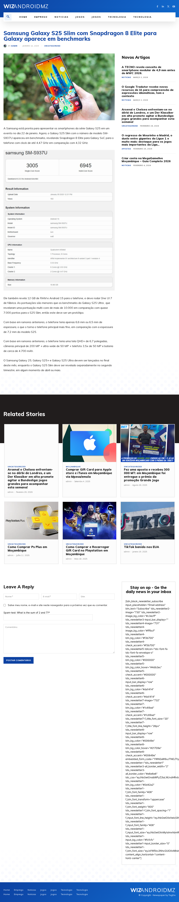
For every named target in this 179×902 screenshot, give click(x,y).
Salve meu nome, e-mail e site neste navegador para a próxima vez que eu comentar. (58, 605)
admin (14, 46)
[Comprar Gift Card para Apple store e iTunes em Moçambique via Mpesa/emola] (89, 443)
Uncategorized (52, 46)
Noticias (126, 77)
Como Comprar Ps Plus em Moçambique (27, 548)
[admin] (5, 46)
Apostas (126, 149)
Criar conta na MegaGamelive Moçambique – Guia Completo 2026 (146, 159)
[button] (8, 16)
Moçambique (73, 467)
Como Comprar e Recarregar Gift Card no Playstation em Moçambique (87, 550)
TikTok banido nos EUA (141, 547)
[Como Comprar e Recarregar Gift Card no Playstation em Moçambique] (89, 520)
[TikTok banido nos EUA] (147, 520)
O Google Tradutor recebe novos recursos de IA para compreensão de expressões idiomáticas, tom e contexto (148, 91)
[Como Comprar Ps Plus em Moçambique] (31, 520)
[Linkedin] (163, 6)
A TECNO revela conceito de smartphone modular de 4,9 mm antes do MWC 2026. (148, 70)
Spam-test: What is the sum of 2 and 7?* (26, 612)
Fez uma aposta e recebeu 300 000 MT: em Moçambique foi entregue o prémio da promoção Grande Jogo (147, 475)
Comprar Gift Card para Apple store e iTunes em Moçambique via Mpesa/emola (89, 473)
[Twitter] (168, 6)
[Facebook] (157, 6)
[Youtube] (174, 6)
